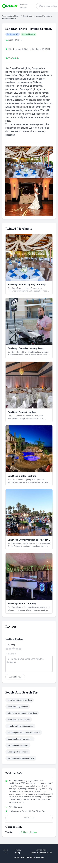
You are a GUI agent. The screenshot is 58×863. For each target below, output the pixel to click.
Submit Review (15, 677)
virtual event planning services (20, 726)
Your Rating (10, 645)
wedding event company (18, 745)
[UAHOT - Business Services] (10, 6)
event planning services (18, 706)
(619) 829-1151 (15, 40)
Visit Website (13, 58)
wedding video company (18, 752)
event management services (20, 700)
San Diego (27, 16)
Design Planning (43, 16)
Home (16, 16)
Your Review (10, 654)
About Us (5, 851)
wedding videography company (21, 758)
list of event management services (22, 713)
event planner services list (19, 719)
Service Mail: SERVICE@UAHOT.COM (41, 851)
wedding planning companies (20, 739)
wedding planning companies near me (24, 732)
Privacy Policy (18, 851)
